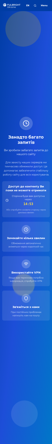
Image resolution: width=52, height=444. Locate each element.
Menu (44, 5)
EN (27, 5)
